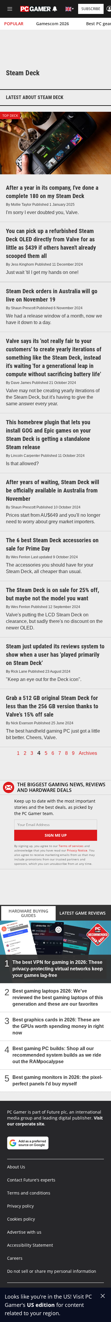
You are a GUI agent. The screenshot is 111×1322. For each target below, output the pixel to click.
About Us (16, 1167)
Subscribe (90, 8)
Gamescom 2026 (52, 23)
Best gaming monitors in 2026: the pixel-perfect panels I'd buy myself (57, 1080)
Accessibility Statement (30, 1245)
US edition (41, 1304)
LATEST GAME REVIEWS (82, 913)
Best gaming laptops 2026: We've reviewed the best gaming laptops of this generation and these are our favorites (57, 997)
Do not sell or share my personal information (51, 1271)
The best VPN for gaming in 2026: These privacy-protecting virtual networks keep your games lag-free (57, 969)
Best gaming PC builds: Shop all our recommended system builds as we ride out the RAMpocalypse (56, 1055)
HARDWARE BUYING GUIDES (28, 913)
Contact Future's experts (31, 1180)
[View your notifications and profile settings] (55, 9)
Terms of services (71, 846)
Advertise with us (24, 1232)
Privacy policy (20, 1206)
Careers (14, 1258)
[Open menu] (9, 9)
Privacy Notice (77, 850)
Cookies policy (21, 1219)
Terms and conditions (28, 1193)
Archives (88, 753)
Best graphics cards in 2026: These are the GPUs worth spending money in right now (58, 1026)
